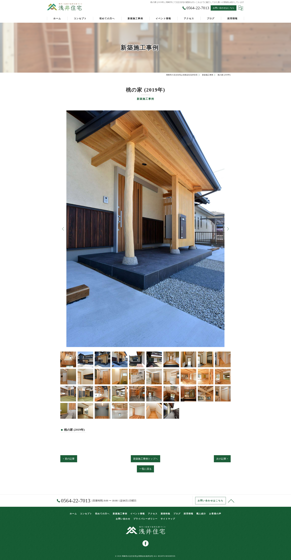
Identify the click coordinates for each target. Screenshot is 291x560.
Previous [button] (63, 229)
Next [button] (228, 229)
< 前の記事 (69, 458)
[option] (145, 228)
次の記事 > (222, 458)
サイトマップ (168, 519)
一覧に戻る (145, 469)
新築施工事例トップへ (145, 458)
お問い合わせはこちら (223, 8)
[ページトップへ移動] (231, 501)
